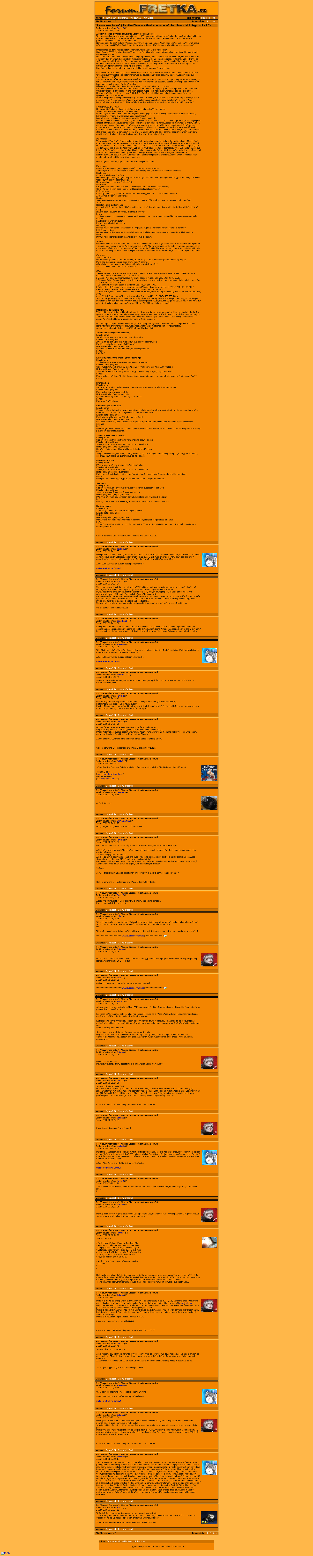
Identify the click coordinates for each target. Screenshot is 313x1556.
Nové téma (123, 18)
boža (119, 916)
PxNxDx (121, 761)
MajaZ (119, 1507)
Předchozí (205, 18)
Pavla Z (120, 28)
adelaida (121, 549)
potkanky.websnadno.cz (107, 779)
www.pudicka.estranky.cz (133, 936)
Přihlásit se (148, 18)
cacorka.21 (122, 621)
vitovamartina (123, 821)
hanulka (120, 792)
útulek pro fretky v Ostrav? (108, 568)
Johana (120, 949)
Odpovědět (111, 542)
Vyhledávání (135, 18)
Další (214, 18)
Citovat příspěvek (125, 542)
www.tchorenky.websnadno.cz (110, 774)
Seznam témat (109, 18)
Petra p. (120, 1233)
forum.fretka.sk (185, 1303)
